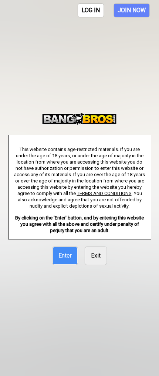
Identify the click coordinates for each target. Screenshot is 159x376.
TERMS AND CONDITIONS (104, 193)
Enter (65, 255)
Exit (96, 255)
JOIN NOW (132, 10)
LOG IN (91, 10)
